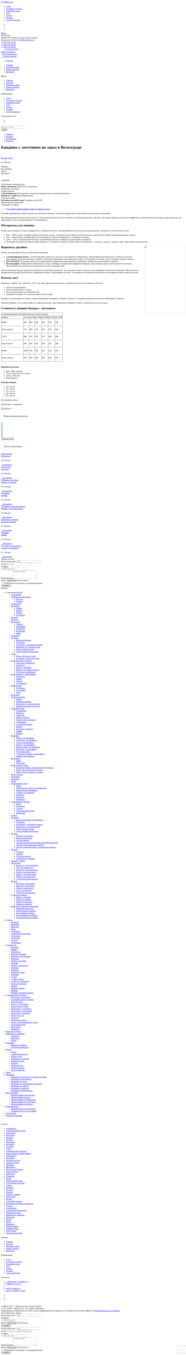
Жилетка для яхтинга (25, 886)
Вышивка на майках (20, 1086)
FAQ (8, 13)
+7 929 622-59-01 (11, 49)
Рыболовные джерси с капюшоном (31, 788)
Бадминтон (16, 604)
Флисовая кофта (23, 752)
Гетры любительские (25, 649)
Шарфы (4, 495)
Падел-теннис (17, 774)
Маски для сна (17, 1015)
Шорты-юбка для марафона (28, 747)
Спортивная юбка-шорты (27, 879)
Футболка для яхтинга (25, 893)
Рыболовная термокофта (26, 790)
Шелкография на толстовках (23, 1102)
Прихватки (16, 1027)
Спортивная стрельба (20, 802)
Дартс (13, 654)
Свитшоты (15, 931)
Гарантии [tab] (46, 209)
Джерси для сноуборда (26, 720)
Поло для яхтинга (24, 890)
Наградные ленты (19, 1020)
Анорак (14, 940)
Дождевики (16, 943)
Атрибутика (11, 139)
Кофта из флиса (23, 717)
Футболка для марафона (26, 740)
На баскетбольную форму (27, 918)
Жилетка (20, 713)
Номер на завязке (23, 899)
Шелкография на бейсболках (23, 1100)
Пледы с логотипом (19, 1004)
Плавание (15, 779)
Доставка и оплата (14, 9)
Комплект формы (23, 640)
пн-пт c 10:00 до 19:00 (15, 1291)
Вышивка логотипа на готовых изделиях (29, 1077)
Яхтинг (14, 881)
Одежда (9, 920)
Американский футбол (21, 597)
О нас (8, 6)
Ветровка (20, 795)
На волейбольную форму (27, 915)
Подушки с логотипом (21, 997)
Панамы (14, 963)
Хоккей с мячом (18, 861)
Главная (9, 65)
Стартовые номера (24, 724)
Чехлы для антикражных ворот (24, 1022)
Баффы (4, 535)
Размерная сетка (13, 11)
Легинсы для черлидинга (27, 870)
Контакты (10, 72)
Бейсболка (20, 631)
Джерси (19, 601)
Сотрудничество (13, 20)
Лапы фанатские (18, 1025)
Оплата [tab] (31, 209)
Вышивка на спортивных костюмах (26, 1084)
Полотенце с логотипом (21, 1011)
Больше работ (7, 158)
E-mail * (4, 564)
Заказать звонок (9, 56)
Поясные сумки (18, 972)
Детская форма (22, 840)
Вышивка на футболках (21, 1079)
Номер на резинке (24, 904)
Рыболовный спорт (19, 783)
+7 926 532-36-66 (8, 44)
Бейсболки (5, 456)
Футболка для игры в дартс (28, 658)
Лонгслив (20, 715)
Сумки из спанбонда (10, 548)
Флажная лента (17, 1061)
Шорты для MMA (24, 667)
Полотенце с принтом (20, 1013)
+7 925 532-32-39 (8, 42)
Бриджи (19, 599)
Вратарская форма (24, 838)
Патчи (14, 1040)
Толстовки (20, 690)
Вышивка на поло (19, 1081)
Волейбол (15, 636)
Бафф (18, 633)
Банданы (15, 947)
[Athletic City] (7, 2)
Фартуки (15, 1018)
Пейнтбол (15, 777)
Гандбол (14, 638)
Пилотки (15, 968)
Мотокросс (16, 758)
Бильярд (14, 617)
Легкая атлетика (18, 697)
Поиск (4, 130)
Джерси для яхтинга (25, 888)
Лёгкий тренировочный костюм (30, 845)
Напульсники (17, 1002)
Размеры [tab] (24, 209)
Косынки (5, 469)
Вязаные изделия (13, 1031)
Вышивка (10, 1075)
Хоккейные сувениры (25, 859)
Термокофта (21, 722)
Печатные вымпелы (19, 1047)
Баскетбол (15, 606)
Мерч (8, 1072)
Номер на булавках (24, 902)
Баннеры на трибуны (20, 1059)
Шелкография (12, 1093)
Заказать (5, 180)
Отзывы (9, 18)
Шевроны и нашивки (15, 1034)
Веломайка (21, 627)
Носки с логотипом (19, 965)
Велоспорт (15, 622)
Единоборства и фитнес (21, 661)
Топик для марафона (25, 743)
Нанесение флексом (24, 909)
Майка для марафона (25, 738)
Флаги (9, 1050)
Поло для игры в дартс (26, 656)
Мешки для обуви (8, 482)
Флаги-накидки (18, 1070)
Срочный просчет (9, 54)
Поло (18, 692)
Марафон (15, 736)
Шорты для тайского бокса (27, 670)
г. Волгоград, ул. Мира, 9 (17, 1282)
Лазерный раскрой (14, 1116)
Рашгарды (20, 665)
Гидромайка (21, 683)
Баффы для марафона (25, 756)
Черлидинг (16, 863)
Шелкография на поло (20, 1097)
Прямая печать (12, 1106)
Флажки (14, 1063)
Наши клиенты (12, 69)
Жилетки (15, 927)
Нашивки (15, 1036)
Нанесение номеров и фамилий (24, 906)
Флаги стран (16, 1056)
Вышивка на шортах (20, 1088)
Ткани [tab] (17, 209)
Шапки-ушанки (18, 988)
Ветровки (15, 924)
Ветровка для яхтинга (25, 884)
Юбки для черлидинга (25, 877)
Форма (19, 608)
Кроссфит (15, 695)
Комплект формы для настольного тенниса (34, 768)
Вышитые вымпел (19, 1045)
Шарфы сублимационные (12, 509)
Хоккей (14, 849)
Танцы (14, 815)
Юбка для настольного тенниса (29, 772)
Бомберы (15, 922)
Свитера (19, 852)
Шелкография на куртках (22, 1104)
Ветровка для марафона (26, 749)
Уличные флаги (18, 1068)
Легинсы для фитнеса (25, 663)
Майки (19, 611)
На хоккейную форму (25, 913)
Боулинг (14, 620)
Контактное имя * (8, 561)
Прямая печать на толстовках (23, 1111)
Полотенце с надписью (21, 1009)
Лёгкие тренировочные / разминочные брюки (36, 847)
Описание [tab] (10, 209)
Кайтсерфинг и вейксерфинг (23, 674)
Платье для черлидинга (26, 872)
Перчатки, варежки (24, 729)
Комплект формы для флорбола (29, 820)
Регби (13, 781)
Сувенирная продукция (16, 995)
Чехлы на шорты (23, 856)
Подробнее (6, 465)
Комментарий (7, 578)
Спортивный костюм (25, 811)
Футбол (14, 833)
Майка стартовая (23, 897)
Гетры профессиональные (27, 652)
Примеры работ (13, 67)
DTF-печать (11, 1113)
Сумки (14, 977)
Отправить (6, 586)
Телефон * (5, 1318)
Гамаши (19, 854)
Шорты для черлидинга (26, 874)
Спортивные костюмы (20, 934)
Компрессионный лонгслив (28, 706)
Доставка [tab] (38, 209)
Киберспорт (16, 686)
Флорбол (15, 818)
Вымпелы (10, 1043)
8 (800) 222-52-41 (27, 40)
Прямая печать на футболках (23, 1109)
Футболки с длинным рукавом (29, 645)
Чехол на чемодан (18, 984)
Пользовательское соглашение (107, 1311)
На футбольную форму (26, 911)
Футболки (20, 615)
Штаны (19, 613)
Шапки (19, 727)
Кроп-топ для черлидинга (27, 865)
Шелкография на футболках (23, 1095)
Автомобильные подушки (22, 1000)
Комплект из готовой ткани (28, 647)
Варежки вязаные (8, 522)
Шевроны (15, 1038)
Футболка (20, 629)
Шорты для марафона (25, 745)
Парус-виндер (17, 1065)
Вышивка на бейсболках (21, 1091)
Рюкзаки (15, 975)
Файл (3, 580)
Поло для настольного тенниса (29, 770)
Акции (9, 15)
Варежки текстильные (20, 956)
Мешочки (15, 1029)
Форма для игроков (24, 836)
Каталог (9, 61)
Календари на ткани (20, 1006)
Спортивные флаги (19, 1054)
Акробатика (16, 595)
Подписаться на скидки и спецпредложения (23, 583)
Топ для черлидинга (25, 868)
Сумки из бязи (17, 979)
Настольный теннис (19, 765)
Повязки (14, 970)
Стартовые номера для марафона (30, 754)
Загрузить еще (7, 439)
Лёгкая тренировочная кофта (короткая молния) (36, 843)
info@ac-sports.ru (8, 52)
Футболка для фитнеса (26, 672)
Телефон (4, 566)
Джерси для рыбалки (25, 793)
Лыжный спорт (17, 708)
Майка (19, 679)
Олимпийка (21, 711)
